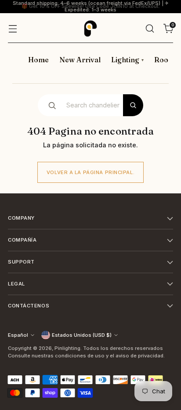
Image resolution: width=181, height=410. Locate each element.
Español (18, 335)
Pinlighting (67, 348)
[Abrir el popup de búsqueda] (150, 28)
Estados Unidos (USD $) (82, 335)
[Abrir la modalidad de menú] (13, 28)
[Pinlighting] (90, 28)
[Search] (133, 105)
